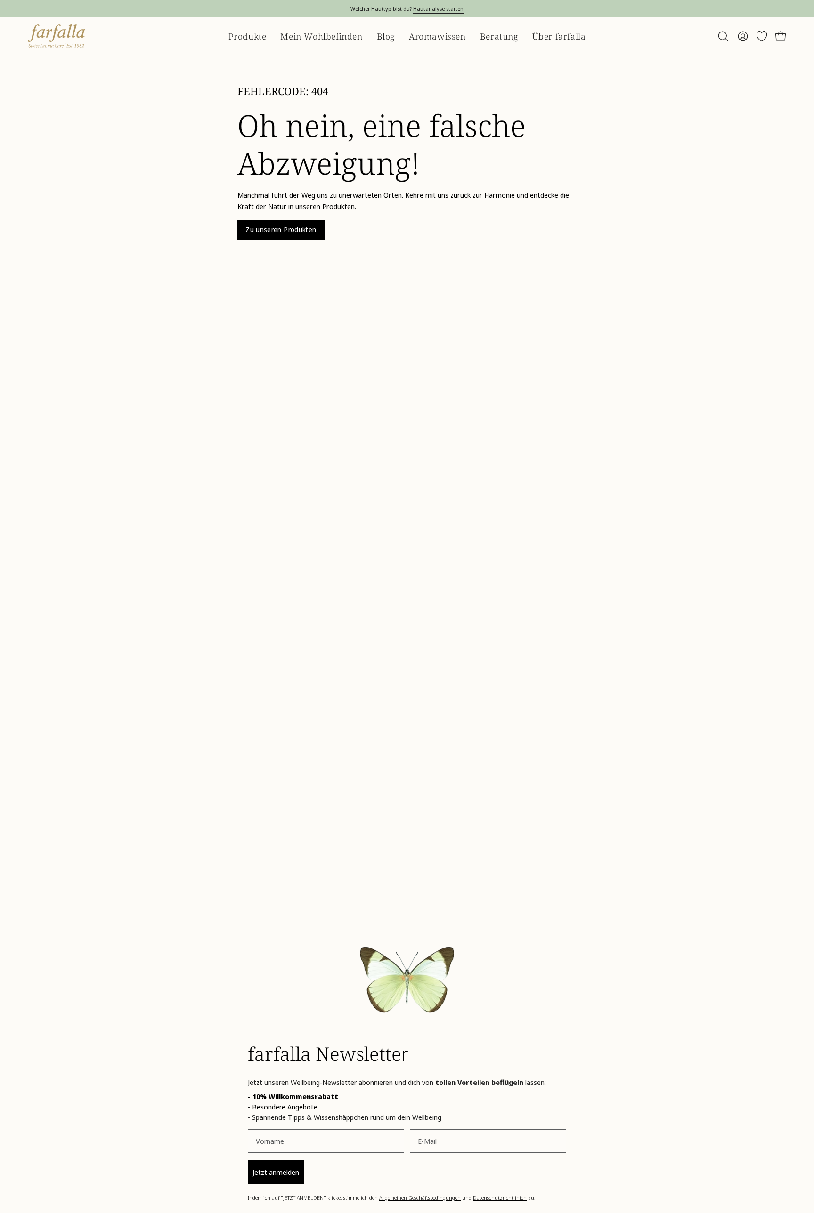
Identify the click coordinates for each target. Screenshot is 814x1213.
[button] (723, 36)
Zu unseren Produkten (280, 229)
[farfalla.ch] (56, 36)
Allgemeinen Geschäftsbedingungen (420, 1197)
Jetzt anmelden (275, 1172)
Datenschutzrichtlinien (500, 1197)
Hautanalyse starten (438, 8)
